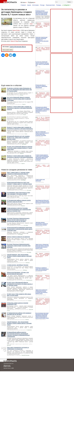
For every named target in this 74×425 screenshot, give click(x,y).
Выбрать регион (7, 366)
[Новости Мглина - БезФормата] (8, 2)
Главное (23, 5)
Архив (29, 5)
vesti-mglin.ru (6, 25)
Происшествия (50, 5)
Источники (35, 5)
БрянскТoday (16, 30)
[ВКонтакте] (3, 55)
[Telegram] (10, 55)
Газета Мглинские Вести (18, 46)
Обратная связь (7, 365)
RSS (13, 368)
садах (31, 23)
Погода (42, 5)
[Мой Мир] (14, 55)
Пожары (58, 5)
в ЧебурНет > (67, 5)
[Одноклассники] (6, 55)
